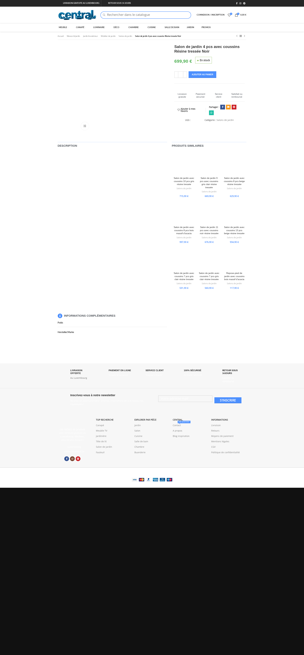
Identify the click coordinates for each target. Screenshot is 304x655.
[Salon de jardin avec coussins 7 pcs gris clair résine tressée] (184, 258)
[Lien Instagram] (240, 3)
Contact (181, 425)
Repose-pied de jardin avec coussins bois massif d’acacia (234, 276)
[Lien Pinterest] (244, 3)
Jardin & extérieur (90, 36)
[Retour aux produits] (241, 36)
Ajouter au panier (202, 74)
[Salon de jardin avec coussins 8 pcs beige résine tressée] (234, 163)
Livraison (216, 425)
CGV (213, 446)
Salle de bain (141, 441)
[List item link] (72, 451)
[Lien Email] (228, 107)
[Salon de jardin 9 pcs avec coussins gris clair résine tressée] (209, 163)
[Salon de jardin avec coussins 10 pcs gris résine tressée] (184, 163)
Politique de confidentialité (225, 452)
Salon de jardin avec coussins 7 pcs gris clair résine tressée (184, 276)
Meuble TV (101, 430)
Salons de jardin (125, 36)
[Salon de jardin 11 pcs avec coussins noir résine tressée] (209, 212)
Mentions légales (220, 441)
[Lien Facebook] (236, 3)
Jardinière (101, 436)
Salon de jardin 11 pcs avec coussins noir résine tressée (209, 230)
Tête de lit (101, 441)
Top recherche (105, 419)
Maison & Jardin (73, 36)
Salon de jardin (104, 446)
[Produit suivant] (244, 36)
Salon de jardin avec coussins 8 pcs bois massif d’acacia (184, 230)
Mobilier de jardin (108, 36)
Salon (137, 430)
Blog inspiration (181, 436)
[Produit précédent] (237, 36)
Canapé (100, 425)
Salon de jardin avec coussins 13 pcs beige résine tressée (234, 230)
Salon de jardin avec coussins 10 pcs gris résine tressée (184, 181)
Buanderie (140, 452)
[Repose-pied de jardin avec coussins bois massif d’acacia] (234, 258)
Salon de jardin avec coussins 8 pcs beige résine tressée (234, 181)
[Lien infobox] (182, 92)
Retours (215, 430)
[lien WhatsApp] (211, 112)
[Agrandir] (85, 126)
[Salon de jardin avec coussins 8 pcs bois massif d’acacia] (184, 212)
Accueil (61, 36)
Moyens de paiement (222, 436)
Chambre (139, 446)
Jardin (137, 425)
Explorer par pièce (145, 419)
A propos (177, 430)
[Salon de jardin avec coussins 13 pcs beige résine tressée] (234, 212)
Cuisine (138, 436)
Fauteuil (100, 452)
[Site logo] (77, 14)
